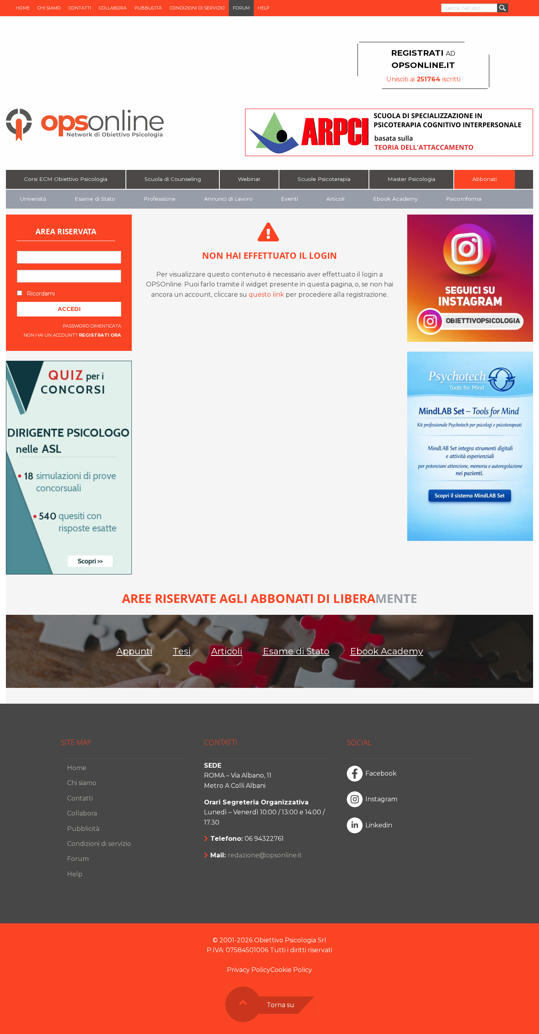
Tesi (182, 651)
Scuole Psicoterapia (324, 179)
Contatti (80, 8)
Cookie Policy (291, 970)
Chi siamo (49, 8)
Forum (241, 8)
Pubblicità (148, 8)
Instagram (381, 799)
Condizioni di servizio (197, 8)
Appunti (134, 651)
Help (264, 8)
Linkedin (378, 825)
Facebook (381, 773)
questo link (266, 294)
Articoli (335, 199)
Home (23, 8)
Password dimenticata (92, 326)
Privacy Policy (248, 970)
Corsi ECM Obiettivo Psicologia (65, 179)
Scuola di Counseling (172, 179)
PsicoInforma (463, 199)
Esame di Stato (95, 199)
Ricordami (40, 293)
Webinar (249, 179)
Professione (160, 199)
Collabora (113, 8)
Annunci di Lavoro (228, 199)
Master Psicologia (411, 179)
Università (33, 199)
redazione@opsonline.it (265, 855)
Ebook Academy (395, 199)
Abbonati (484, 179)
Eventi (289, 199)
